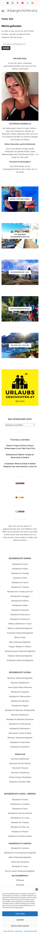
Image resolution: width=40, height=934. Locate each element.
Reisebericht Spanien (20, 610)
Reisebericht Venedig (20, 573)
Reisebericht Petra (20, 809)
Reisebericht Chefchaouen (20, 724)
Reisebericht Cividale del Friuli (20, 591)
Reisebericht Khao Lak (20, 827)
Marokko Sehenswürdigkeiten (20, 738)
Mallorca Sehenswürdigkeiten (20, 628)
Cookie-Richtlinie (8, 931)
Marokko (21, 134)
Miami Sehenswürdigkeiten (20, 857)
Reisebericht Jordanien (20, 804)
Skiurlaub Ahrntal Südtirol (20, 763)
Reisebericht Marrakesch (20, 728)
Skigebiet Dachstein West (20, 782)
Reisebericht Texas (20, 866)
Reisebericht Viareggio (20, 596)
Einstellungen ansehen (20, 926)
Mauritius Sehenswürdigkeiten (20, 678)
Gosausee (20, 885)
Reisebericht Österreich (20, 619)
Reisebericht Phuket (20, 831)
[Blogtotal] (20, 498)
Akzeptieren (20, 914)
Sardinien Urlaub (20, 578)
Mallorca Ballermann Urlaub (20, 624)
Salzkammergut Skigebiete (20, 777)
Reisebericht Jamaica (20, 848)
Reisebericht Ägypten (20, 692)
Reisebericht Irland (20, 564)
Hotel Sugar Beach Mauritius (20, 687)
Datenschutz (19, 931)
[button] (37, 889)
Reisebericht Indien (20, 799)
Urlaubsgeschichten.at (21, 10)
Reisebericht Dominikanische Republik (20, 853)
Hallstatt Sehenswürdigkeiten (20, 656)
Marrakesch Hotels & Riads (20, 733)
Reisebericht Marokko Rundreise (20, 719)
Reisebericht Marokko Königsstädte (20, 710)
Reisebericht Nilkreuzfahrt (20, 696)
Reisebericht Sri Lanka (20, 818)
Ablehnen (20, 920)
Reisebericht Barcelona (20, 614)
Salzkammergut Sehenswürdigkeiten (20, 651)
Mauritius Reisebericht (20, 683)
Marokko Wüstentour (20, 715)
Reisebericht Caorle (20, 582)
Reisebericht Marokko (20, 701)
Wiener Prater (20, 637)
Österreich (6, 134)
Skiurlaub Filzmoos (20, 768)
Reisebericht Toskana (20, 587)
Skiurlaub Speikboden (20, 759)
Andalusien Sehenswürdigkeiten (20, 660)
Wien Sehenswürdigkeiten (20, 642)
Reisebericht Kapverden (20, 742)
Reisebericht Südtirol (20, 601)
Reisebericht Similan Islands (20, 836)
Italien (14, 134)
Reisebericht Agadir (20, 705)
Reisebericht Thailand (20, 822)
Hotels (26, 151)
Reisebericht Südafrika (20, 747)
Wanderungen (7, 154)
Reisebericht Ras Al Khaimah (20, 813)
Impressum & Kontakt (30, 931)
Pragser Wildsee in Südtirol (20, 646)
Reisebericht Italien (20, 569)
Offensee (20, 880)
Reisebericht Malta (20, 605)
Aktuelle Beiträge (21, 440)
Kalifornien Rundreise (20, 862)
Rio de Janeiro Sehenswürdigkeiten (20, 871)
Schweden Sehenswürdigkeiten (20, 633)
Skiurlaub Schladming (20, 772)
